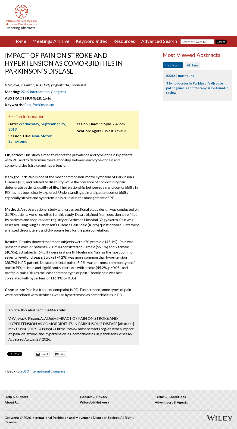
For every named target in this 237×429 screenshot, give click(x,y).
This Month (173, 65)
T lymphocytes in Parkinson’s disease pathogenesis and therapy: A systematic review (197, 87)
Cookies (86, 397)
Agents (182, 402)
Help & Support (16, 397)
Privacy (101, 397)
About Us (12, 402)
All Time (193, 65)
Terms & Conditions (170, 397)
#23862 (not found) (181, 76)
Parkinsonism (43, 104)
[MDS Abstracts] (21, 28)
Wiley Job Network (94, 402)
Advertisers (164, 402)
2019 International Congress (43, 91)
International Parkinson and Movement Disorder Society (75, 418)
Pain (27, 104)
